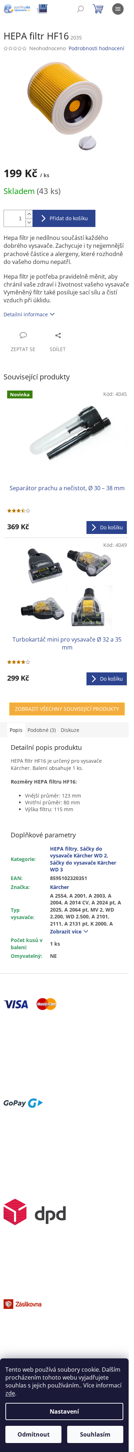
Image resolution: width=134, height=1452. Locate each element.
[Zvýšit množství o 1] (29, 214)
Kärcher (59, 887)
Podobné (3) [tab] (42, 730)
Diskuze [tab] (70, 730)
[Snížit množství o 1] (29, 222)
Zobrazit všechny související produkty (67, 708)
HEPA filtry (63, 848)
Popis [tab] (16, 730)
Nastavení (64, 1411)
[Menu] (118, 9)
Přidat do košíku (69, 218)
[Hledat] (80, 9)
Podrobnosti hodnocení (96, 48)
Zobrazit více (65, 931)
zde (10, 1393)
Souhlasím (95, 1434)
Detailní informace (26, 314)
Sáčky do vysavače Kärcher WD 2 (78, 852)
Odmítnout (34, 1434)
